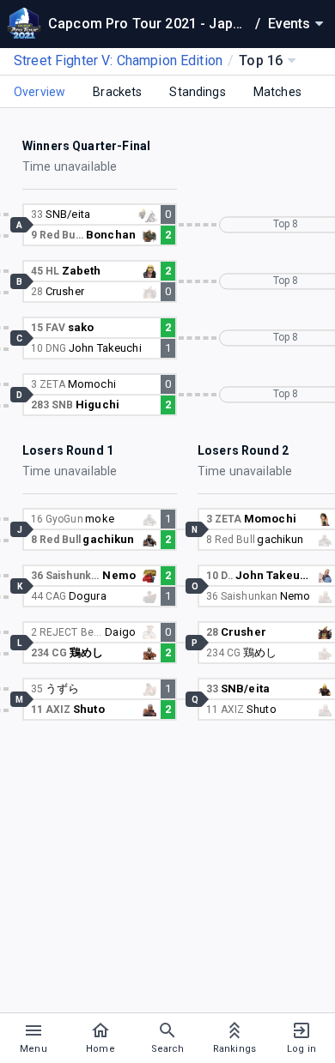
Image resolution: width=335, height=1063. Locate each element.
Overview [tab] (39, 92)
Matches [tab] (277, 92)
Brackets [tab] (117, 92)
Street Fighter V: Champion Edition (118, 60)
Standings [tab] (197, 92)
